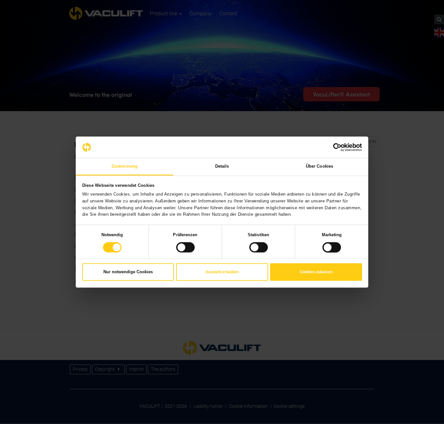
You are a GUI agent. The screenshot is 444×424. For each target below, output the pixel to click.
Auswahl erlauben (222, 272)
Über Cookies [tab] (319, 166)
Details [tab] (222, 166)
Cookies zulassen (316, 272)
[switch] (185, 247)
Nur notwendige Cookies (128, 272)
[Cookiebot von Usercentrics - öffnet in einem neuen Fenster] (333, 147)
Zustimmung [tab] (124, 166)
